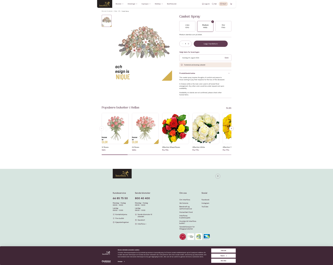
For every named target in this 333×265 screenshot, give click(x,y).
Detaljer (120, 261)
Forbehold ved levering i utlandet (194, 65)
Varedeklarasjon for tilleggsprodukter (187, 228)
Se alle (228, 108)
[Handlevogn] (231, 4)
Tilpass (222, 255)
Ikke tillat (223, 260)
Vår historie (183, 203)
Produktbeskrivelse (187, 73)
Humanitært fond (186, 212)
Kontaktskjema (121, 214)
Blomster (118, 4)
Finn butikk (119, 218)
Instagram (205, 203)
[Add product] (188, 44)
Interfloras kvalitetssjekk (184, 217)
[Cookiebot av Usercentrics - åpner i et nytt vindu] (106, 261)
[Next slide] (231, 128)
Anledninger (131, 4)
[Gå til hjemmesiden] (104, 4)
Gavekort (141, 220)
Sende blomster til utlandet (145, 215)
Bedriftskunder (172, 4)
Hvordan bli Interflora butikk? (187, 222)
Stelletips (158, 4)
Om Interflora (184, 200)
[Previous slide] (101, 128)
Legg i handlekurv (211, 44)
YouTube (205, 207)
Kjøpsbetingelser (122, 222)
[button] (217, 176)
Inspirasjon (145, 4)
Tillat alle (223, 250)
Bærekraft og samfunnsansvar (185, 208)
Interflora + (142, 224)
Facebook (205, 200)
